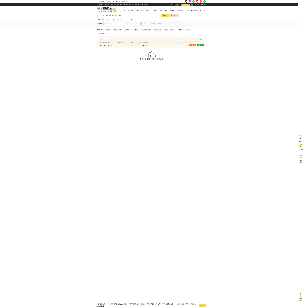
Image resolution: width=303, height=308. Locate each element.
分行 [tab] (132, 19)
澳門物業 (116, 4)
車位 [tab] (122, 19)
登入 (172, 4)
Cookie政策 (100, 306)
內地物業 (110, 4)
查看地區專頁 (198, 39)
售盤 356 (192, 45)
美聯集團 (99, 4)
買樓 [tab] (98, 19)
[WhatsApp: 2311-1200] (192, 5)
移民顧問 (128, 4)
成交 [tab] (108, 19)
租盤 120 (200, 45)
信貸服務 (140, 4)
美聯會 (146, 4)
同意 (202, 305)
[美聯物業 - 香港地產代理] (107, 9)
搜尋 (164, 15)
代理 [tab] (127, 19)
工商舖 (105, 4)
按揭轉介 (134, 4)
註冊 (177, 4)
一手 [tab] (113, 19)
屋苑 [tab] (117, 19)
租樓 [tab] (103, 19)
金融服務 (122, 4)
